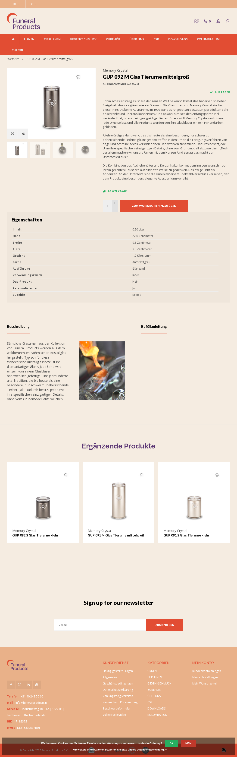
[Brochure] (196, 21)
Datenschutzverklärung (118, 690)
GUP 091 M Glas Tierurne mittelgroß (116, 535)
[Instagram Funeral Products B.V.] (20, 685)
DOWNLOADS (178, 39)
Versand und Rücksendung (120, 702)
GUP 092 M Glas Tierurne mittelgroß (48, 59)
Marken (17, 49)
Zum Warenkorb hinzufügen (154, 206)
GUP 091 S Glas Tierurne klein (186, 535)
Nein (188, 743)
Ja (171, 743)
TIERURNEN (52, 39)
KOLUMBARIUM (208, 39)
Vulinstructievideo (114, 715)
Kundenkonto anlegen (206, 671)
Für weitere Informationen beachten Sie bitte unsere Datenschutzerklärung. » (120, 749)
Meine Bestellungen (205, 677)
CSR (156, 39)
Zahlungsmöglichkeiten (118, 696)
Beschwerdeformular (117, 708)
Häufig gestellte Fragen (118, 671)
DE (14, 4)
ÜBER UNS (136, 39)
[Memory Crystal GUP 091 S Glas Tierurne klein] (194, 497)
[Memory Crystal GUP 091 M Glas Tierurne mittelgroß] (118, 497)
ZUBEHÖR (113, 39)
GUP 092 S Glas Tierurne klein (35, 535)
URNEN (29, 39)
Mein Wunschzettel (204, 683)
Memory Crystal (115, 70)
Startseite (13, 59)
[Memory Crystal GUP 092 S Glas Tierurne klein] (43, 497)
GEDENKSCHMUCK (83, 39)
